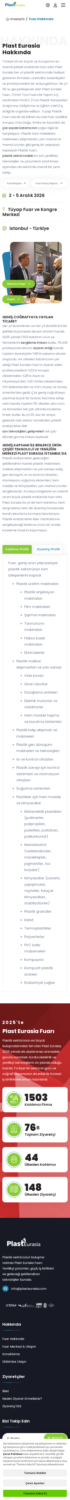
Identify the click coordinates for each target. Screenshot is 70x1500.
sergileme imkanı (34, 342)
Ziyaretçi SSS (11, 1406)
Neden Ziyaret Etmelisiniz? (22, 1398)
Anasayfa (16, 19)
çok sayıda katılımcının (19, 128)
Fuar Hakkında (13, 1339)
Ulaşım (11, 299)
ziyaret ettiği (42, 348)
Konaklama (11, 1354)
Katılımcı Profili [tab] (17, 549)
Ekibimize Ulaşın (16, 283)
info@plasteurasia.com (28, 1288)
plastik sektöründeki (17, 156)
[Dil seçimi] (48, 5)
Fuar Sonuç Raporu (47, 183)
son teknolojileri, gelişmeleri (23, 431)
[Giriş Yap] (55, 5)
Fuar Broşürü (14, 183)
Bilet (5, 1391)
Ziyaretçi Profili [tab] (48, 549)
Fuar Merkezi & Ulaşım (19, 1346)
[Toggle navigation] (63, 5)
